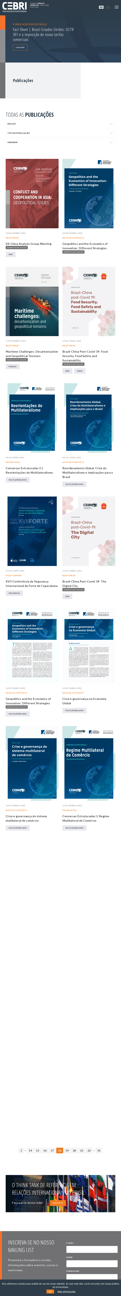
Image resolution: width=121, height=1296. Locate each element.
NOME (70, 1257)
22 (89, 1150)
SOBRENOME (72, 1271)
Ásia (11, 254)
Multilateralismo (18, 480)
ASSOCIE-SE (58, 1203)
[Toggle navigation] (116, 7)
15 (37, 1150)
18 (59, 1150)
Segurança (14, 593)
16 (45, 1150)
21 (81, 1150)
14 (30, 1150)
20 (74, 1150)
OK (50, 1291)
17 (52, 1150)
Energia (13, 366)
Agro (79, 371)
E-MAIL (70, 1243)
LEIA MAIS (20, 47)
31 (99, 1150)
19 (67, 1150)
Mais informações (66, 1291)
